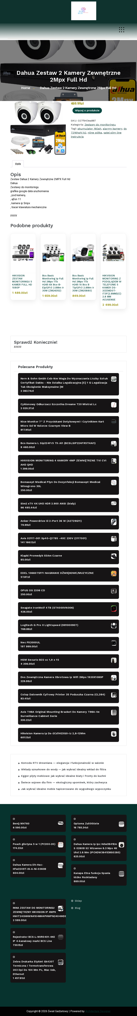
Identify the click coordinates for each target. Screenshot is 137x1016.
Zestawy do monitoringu (100, 124)
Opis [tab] (18, 163)
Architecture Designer (98, 1011)
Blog (77, 908)
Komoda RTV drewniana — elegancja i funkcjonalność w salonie (62, 762)
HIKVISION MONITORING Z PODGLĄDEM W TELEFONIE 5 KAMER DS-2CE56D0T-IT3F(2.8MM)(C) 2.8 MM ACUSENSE (111, 287)
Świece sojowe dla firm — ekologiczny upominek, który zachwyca (64, 782)
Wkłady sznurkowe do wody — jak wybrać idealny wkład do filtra (63, 769)
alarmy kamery (112, 128)
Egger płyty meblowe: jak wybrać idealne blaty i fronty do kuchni (63, 775)
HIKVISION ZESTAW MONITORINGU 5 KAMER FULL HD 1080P (22, 281)
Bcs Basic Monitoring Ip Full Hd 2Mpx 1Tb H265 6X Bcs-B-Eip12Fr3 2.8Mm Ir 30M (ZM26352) (53, 283)
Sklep (78, 901)
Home (25, 88)
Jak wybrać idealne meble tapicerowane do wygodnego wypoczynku (66, 789)
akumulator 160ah (89, 128)
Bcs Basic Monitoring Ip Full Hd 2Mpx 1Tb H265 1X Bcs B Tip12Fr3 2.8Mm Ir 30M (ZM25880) (83, 283)
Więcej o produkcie (87, 110)
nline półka (95, 132)
